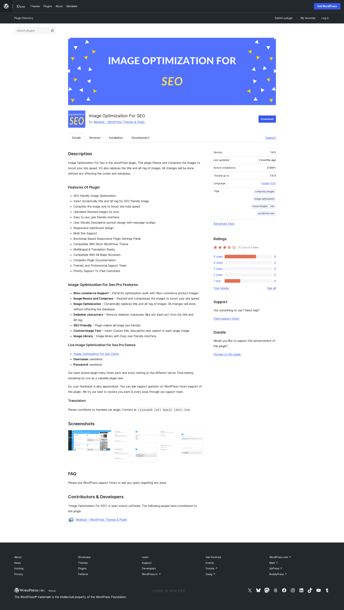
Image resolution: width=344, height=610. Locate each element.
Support (271, 137)
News (17, 562)
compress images (264, 191)
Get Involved (213, 557)
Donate (212, 568)
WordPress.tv (151, 574)
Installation (116, 137)
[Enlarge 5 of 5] (198, 448)
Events (210, 562)
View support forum (226, 318)
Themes (83, 562)
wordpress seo (266, 213)
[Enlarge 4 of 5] (198, 435)
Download (267, 118)
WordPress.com (280, 557)
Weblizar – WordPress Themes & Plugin (119, 122)
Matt (273, 562)
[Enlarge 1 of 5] (106, 435)
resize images (259, 206)
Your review (221, 288)
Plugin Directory (23, 18)
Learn (145, 557)
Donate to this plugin (227, 354)
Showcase (84, 557)
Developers (149, 568)
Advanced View (224, 223)
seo (272, 206)
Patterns (83, 574)
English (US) (269, 183)
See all (271, 288)
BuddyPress (278, 574)
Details (76, 137)
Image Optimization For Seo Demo (96, 354)
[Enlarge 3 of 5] (152, 452)
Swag (210, 574)
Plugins (82, 568)
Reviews (94, 137)
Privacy (18, 574)
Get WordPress (327, 6)
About (18, 557)
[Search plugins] (52, 30)
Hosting (18, 568)
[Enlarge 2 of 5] (152, 435)
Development (140, 137)
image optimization (264, 198)
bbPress (275, 568)
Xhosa (52, 590)
